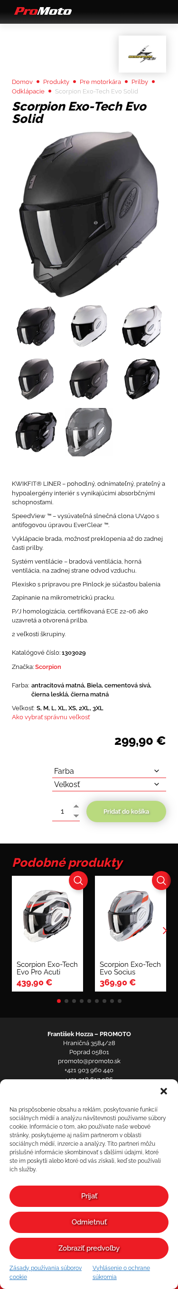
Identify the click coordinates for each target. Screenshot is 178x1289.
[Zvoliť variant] (78, 880)
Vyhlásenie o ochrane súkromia (121, 1272)
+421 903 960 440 (89, 1070)
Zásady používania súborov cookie (45, 1272)
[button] (164, 1091)
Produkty (56, 81)
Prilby (139, 81)
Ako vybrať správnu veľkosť (51, 717)
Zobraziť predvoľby (89, 1248)
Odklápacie (28, 91)
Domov (22, 81)
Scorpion (48, 666)
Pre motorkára (100, 81)
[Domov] (42, 14)
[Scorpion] (142, 54)
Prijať (89, 1196)
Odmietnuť (89, 1222)
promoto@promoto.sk (89, 1061)
